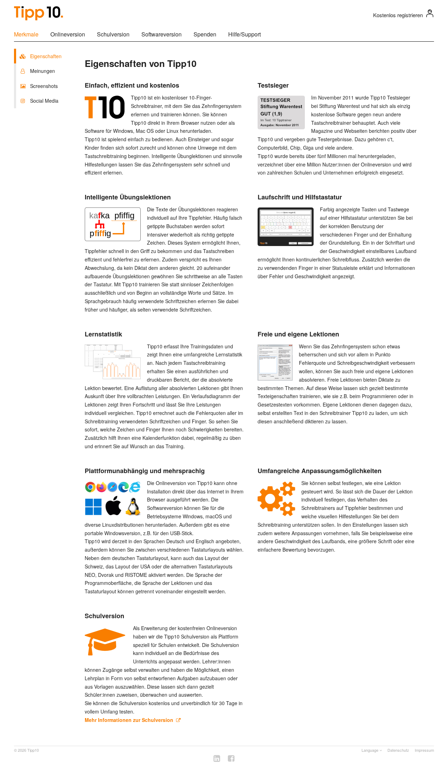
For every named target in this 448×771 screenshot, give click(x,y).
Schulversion (113, 34)
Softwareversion (161, 34)
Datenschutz (398, 750)
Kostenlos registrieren (398, 15)
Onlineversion (67, 34)
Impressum (424, 750)
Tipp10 (33, 750)
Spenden (205, 34)
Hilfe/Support (244, 34)
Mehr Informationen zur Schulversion (130, 719)
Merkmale (26, 34)
